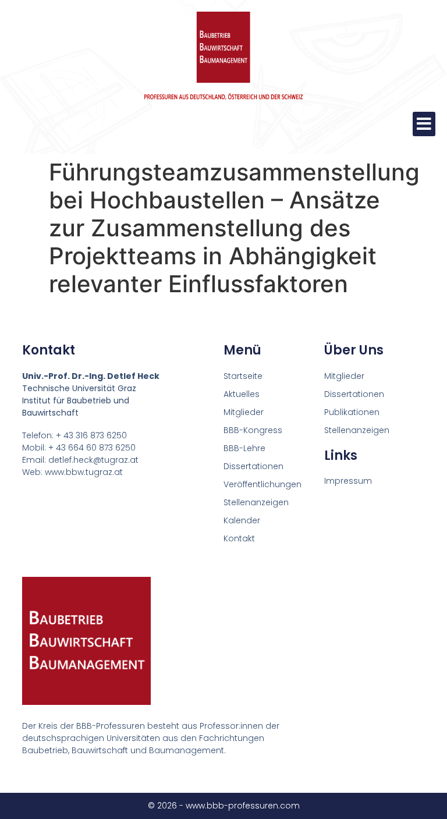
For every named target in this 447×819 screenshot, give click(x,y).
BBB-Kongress (253, 430)
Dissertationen (253, 466)
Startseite (243, 376)
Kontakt (239, 538)
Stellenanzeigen (256, 502)
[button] (424, 124)
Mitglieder (244, 412)
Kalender (242, 520)
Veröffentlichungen (262, 484)
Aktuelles (242, 394)
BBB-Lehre (244, 448)
